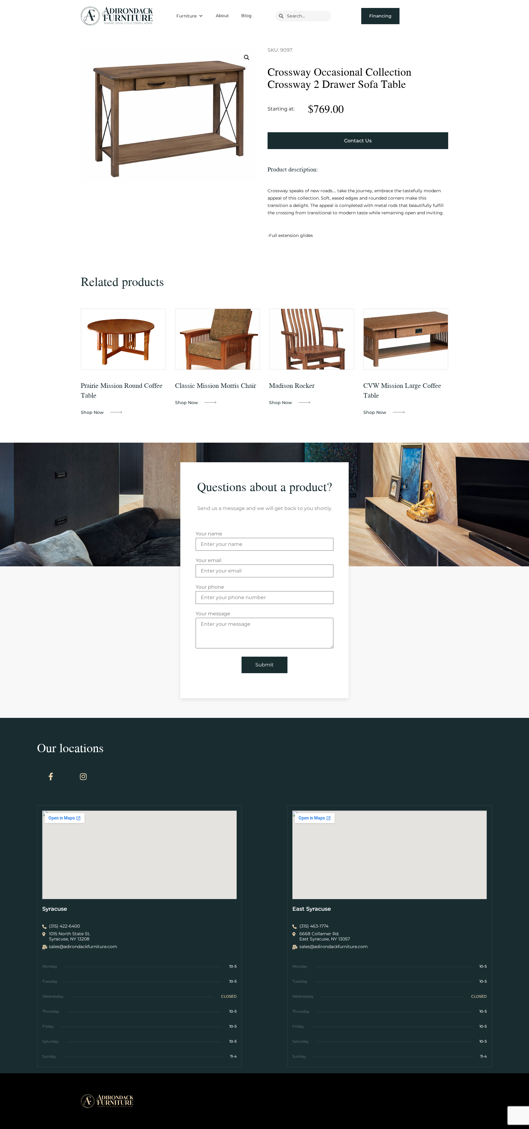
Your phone (210, 587)
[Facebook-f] (51, 776)
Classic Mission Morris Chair (215, 385)
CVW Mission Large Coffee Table (402, 390)
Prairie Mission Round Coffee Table (122, 390)
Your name (209, 534)
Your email (208, 560)
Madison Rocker (291, 385)
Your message (213, 614)
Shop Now (92, 412)
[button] (190, 16)
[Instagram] (83, 776)
